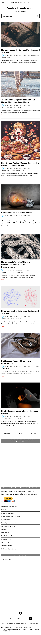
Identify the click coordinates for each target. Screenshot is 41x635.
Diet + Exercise (5, 510)
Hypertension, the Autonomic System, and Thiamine (20, 312)
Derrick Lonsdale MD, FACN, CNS (18, 55)
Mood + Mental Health (8, 536)
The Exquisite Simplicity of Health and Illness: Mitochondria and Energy (18, 100)
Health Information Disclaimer (11, 629)
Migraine (3, 529)
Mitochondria (5, 533)
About (32, 629)
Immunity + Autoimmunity (8, 523)
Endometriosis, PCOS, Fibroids (10, 516)
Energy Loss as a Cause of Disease (17, 212)
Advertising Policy (6, 628)
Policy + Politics (5, 539)
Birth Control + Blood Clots (9, 507)
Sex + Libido (5, 542)
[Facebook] (20, 613)
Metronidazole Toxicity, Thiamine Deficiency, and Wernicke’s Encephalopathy (15, 264)
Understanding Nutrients (8, 549)
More (2, 65)
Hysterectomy (5, 520)
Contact (37, 629)
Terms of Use (25, 629)
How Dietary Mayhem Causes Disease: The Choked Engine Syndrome (20, 164)
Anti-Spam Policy (17, 628)
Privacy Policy (27, 628)
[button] (37, 16)
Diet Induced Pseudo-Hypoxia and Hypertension (16, 362)
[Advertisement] (20, 585)
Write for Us (6, 631)
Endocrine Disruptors (7, 513)
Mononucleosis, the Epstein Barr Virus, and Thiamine (20, 51)
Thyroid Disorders (6, 546)
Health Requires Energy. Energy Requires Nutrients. (19, 412)
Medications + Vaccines (8, 526)
